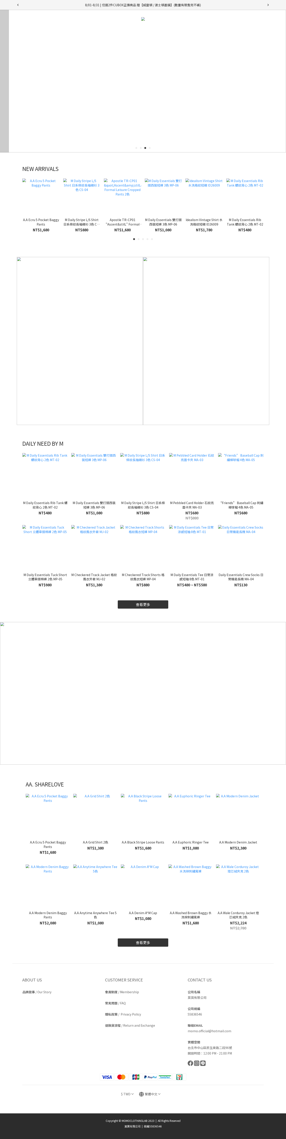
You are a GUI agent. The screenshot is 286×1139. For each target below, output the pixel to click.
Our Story (44, 992)
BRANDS (166, 30)
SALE (218, 30)
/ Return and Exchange (130, 1025)
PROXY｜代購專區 (195, 30)
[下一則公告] (268, 5)
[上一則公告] (18, 5)
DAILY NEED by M (107, 30)
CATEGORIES (140, 30)
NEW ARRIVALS (76, 30)
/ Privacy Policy (123, 1014)
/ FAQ (115, 1003)
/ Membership (122, 992)
